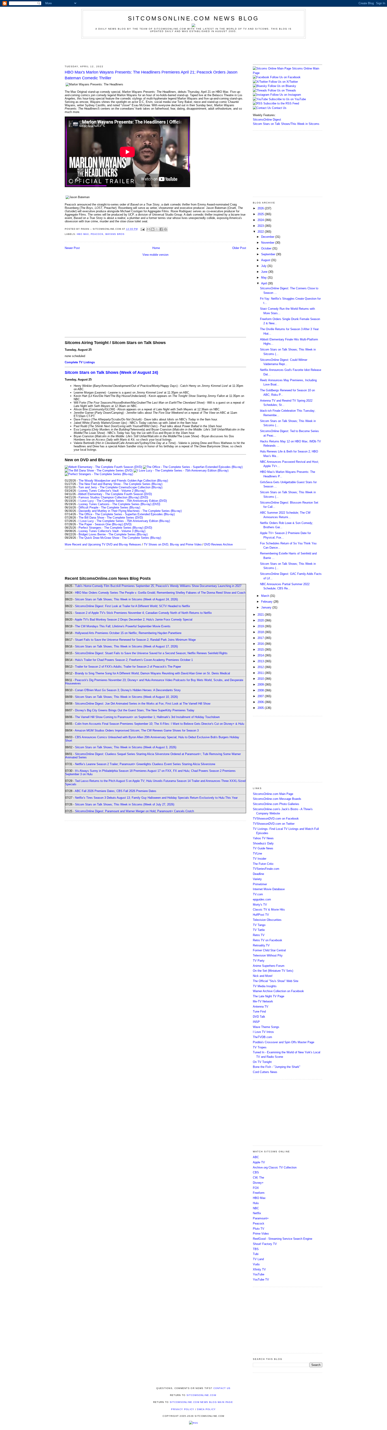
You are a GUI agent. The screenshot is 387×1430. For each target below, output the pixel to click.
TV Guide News (263, 848)
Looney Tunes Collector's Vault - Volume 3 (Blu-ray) (112, 531)
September (268, 254)
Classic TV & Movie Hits (269, 909)
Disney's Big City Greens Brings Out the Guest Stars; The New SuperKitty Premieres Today (134, 710)
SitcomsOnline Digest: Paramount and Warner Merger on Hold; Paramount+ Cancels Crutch (134, 811)
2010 (261, 678)
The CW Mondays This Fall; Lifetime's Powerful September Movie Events (122, 626)
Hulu (256, 1203)
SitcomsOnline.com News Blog (193, 18)
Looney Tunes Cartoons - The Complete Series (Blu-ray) (115, 504)
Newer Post (72, 248)
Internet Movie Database (269, 889)
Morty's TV (260, 904)
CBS (256, 1172)
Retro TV (258, 935)
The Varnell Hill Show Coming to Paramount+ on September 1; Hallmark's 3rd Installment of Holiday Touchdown (147, 717)
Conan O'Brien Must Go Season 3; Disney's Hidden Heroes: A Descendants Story (128, 690)
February (267, 601)
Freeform (258, 1192)
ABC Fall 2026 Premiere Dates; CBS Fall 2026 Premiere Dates (115, 791)
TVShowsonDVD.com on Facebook (276, 818)
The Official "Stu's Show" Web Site (275, 981)
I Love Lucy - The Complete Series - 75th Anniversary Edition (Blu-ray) (124, 521)
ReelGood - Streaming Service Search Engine (282, 1238)
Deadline (258, 874)
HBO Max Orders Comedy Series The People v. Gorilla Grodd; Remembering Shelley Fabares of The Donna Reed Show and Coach (160, 592)
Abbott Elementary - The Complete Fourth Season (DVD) (115, 494)
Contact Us (278, 108)
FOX (256, 1188)
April (264, 283)
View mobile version (155, 254)
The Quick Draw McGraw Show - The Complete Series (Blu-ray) (120, 537)
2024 (261, 220)
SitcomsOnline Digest (267, 119)
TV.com (258, 894)
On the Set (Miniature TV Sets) (273, 970)
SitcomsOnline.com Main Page (273, 794)
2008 (261, 690)
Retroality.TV (261, 945)
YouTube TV (261, 1279)
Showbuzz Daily (263, 843)
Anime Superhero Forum (268, 965)
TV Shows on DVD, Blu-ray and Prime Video (173, 544)
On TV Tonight (262, 1062)
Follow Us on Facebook (285, 77)
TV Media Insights (265, 986)
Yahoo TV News (263, 838)
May (264, 277)
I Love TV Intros (263, 1032)
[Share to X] (157, 229)
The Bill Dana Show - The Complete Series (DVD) (111, 517)
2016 (261, 643)
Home (156, 248)
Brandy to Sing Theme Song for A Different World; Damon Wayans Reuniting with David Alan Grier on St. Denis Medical (152, 673)
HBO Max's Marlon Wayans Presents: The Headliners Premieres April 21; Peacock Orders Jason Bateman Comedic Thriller (151, 75)
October (266, 248)
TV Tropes (260, 1047)
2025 (261, 214)
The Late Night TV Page (268, 996)
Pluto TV (258, 1228)
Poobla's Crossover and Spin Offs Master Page (283, 1042)
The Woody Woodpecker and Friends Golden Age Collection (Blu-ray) (123, 480)
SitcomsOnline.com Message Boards (277, 798)
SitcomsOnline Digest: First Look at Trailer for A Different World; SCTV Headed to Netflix (132, 606)
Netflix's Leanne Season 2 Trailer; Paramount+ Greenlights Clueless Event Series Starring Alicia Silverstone (145, 764)
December (268, 236)
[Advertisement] (193, 51)
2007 (261, 696)
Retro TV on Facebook (267, 940)
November (268, 242)
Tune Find (259, 1011)
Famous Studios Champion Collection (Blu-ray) (109, 497)
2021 (261, 614)
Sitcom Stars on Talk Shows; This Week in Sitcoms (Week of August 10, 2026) (126, 697)
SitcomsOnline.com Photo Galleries (276, 804)
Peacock (97, 234)
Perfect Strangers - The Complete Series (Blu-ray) (111, 527)
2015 (261, 649)
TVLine (257, 853)
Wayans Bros (114, 234)
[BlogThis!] (152, 229)
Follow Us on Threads (282, 90)
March (265, 595)
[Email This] (148, 229)
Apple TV (259, 1162)
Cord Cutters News (265, 1072)
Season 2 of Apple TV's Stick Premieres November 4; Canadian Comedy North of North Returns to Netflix (143, 612)
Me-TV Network (263, 1001)
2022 (261, 231)
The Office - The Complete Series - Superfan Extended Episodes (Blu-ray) (127, 514)
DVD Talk (259, 1016)
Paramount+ (261, 1218)
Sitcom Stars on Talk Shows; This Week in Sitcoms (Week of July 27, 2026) (124, 804)
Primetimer (260, 884)
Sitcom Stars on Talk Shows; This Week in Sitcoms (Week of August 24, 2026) (126, 599)
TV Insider (259, 858)
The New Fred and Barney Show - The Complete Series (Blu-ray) (120, 484)
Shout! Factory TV (265, 1244)
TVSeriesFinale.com (266, 868)
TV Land (258, 1259)
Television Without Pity (268, 955)
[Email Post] (142, 229)
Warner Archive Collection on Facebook (278, 991)
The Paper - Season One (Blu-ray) (101, 524)
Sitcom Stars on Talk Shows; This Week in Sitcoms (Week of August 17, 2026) (126, 646)
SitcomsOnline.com (201, 1395)
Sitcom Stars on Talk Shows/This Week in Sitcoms (286, 123)
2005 (261, 708)
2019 (261, 626)
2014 (261, 655)
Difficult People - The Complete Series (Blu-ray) (109, 507)
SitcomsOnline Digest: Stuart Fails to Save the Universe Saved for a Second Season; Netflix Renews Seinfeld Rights (151, 653)
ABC (256, 1157)
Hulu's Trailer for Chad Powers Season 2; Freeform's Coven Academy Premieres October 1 (134, 660)
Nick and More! (263, 976)
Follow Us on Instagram (285, 94)
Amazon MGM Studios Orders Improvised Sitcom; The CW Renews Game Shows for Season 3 (137, 730)
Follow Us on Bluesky (282, 86)
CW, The (258, 1177)
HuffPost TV (261, 914)
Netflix (257, 1213)
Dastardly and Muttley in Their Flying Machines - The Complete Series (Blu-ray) (130, 511)
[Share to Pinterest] (165, 229)
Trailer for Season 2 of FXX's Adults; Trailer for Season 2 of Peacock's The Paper (128, 666)
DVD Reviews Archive (218, 544)
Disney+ (258, 1182)
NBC (256, 1208)
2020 (261, 620)
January (266, 607)
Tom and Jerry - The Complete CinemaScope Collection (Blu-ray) (120, 487)
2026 (261, 208)
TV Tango (259, 925)
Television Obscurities (267, 920)
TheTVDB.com (262, 1037)
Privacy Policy (182, 1409)
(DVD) (144, 497)
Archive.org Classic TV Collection (275, 1167)
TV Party (258, 960)
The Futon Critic (263, 863)
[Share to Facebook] (161, 229)
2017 (261, 638)
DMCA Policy (206, 1409)
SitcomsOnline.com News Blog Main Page (201, 1402)
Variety (257, 879)
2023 (261, 225)
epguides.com (262, 899)
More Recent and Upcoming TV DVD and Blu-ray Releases (103, 544)
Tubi (255, 1254)
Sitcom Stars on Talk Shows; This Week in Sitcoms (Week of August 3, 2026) (125, 747)
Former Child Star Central (269, 950)
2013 (261, 661)
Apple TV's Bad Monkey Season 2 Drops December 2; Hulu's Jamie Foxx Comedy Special (133, 619)
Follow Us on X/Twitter (283, 81)
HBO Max (83, 234)
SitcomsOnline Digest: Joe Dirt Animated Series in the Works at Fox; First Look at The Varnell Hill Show (142, 703)
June (264, 271)
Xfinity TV (259, 1269)
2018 (261, 632)
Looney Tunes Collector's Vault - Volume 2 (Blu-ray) (112, 490)
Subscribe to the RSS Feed (281, 103)
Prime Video (261, 1233)
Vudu (256, 1264)
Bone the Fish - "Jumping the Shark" (276, 1067)
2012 (261, 667)
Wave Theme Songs (266, 1027)
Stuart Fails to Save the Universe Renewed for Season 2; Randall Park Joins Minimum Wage (135, 639)
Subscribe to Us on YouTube (287, 99)
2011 (261, 673)
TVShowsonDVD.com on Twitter (274, 823)
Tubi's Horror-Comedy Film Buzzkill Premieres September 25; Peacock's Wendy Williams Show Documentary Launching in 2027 (158, 586)
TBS (256, 1249)
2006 (261, 702)
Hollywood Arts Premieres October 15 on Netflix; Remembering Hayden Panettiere (128, 633)
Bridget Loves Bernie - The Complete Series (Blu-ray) (113, 534)
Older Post (239, 248)
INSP (256, 1021)
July (264, 266)
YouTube (258, 1274)
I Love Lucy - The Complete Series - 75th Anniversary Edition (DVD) (123, 500)
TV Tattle (259, 930)
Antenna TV (260, 1006)
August (266, 260)
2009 (261, 684)
